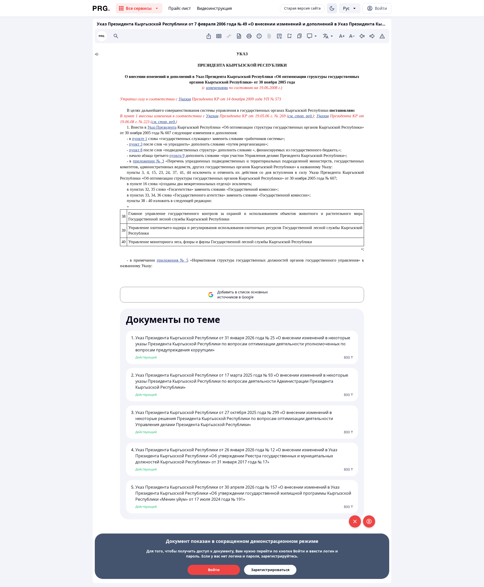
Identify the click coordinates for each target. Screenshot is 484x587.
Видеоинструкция (214, 8)
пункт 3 (135, 144)
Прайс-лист (179, 8)
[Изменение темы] (332, 8)
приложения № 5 (172, 260)
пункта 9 (177, 155)
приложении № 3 (148, 161)
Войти (214, 569)
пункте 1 (139, 138)
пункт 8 (135, 150)
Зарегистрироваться (270, 569)
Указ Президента (161, 127)
